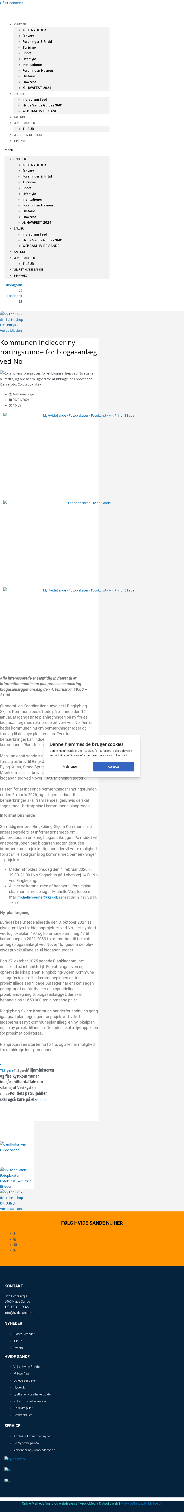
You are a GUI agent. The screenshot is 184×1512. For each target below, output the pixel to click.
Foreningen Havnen (37, 71)
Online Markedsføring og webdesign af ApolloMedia (60, 1503)
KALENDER (20, 251)
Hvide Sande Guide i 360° (42, 105)
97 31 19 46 (19, 1307)
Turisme (29, 47)
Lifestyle (29, 59)
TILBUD (28, 264)
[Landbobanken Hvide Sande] (87, 502)
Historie (28, 76)
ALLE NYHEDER (34, 30)
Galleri (18, 93)
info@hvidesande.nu (18, 1313)
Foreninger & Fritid (37, 42)
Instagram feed (34, 99)
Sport (26, 53)
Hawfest (29, 82)
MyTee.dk (155, 1503)
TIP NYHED (20, 141)
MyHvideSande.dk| (134, 1503)
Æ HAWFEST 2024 (36, 88)
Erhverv (28, 36)
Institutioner (32, 65)
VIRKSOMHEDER (24, 123)
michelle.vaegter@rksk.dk (38, 897)
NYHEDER (19, 24)
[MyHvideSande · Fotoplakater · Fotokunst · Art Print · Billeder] (87, 415)
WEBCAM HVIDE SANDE (40, 111)
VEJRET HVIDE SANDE (28, 134)
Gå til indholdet (11, 2)
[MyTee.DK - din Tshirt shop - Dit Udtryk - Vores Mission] (13, 330)
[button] (57, 150)
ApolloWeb (110, 1503)
